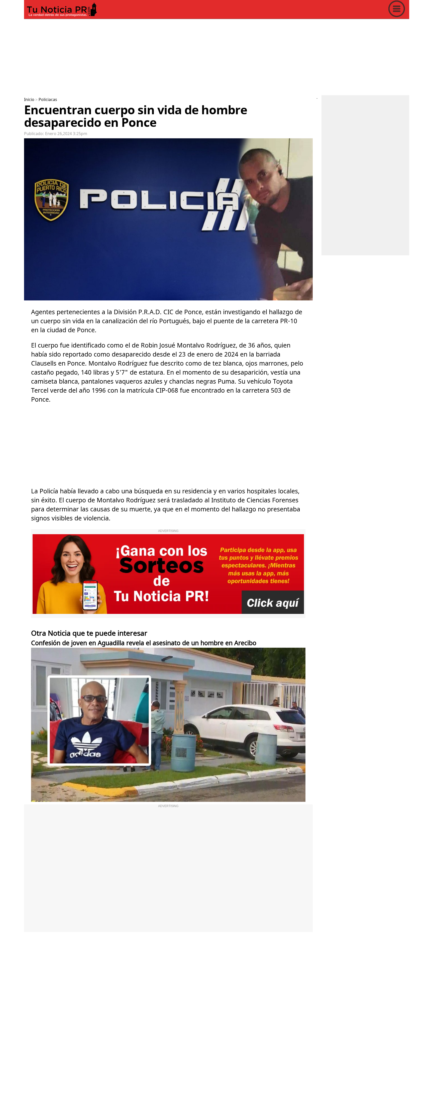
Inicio (29, 100)
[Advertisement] (174, 56)
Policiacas (48, 100)
